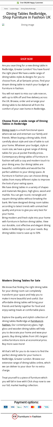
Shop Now (26, 59)
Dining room (9, 130)
